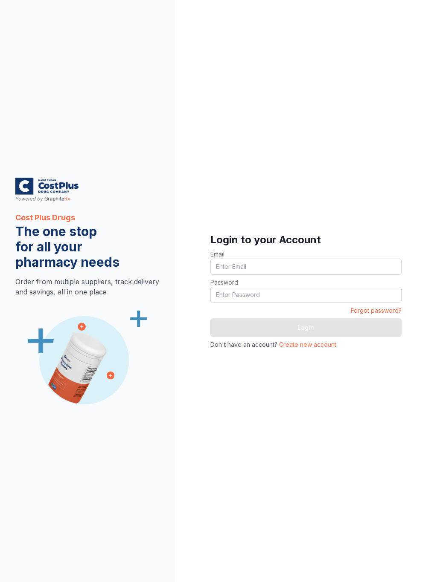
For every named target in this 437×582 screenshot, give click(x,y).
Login (305, 327)
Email (217, 254)
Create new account (307, 344)
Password (224, 282)
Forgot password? (376, 310)
